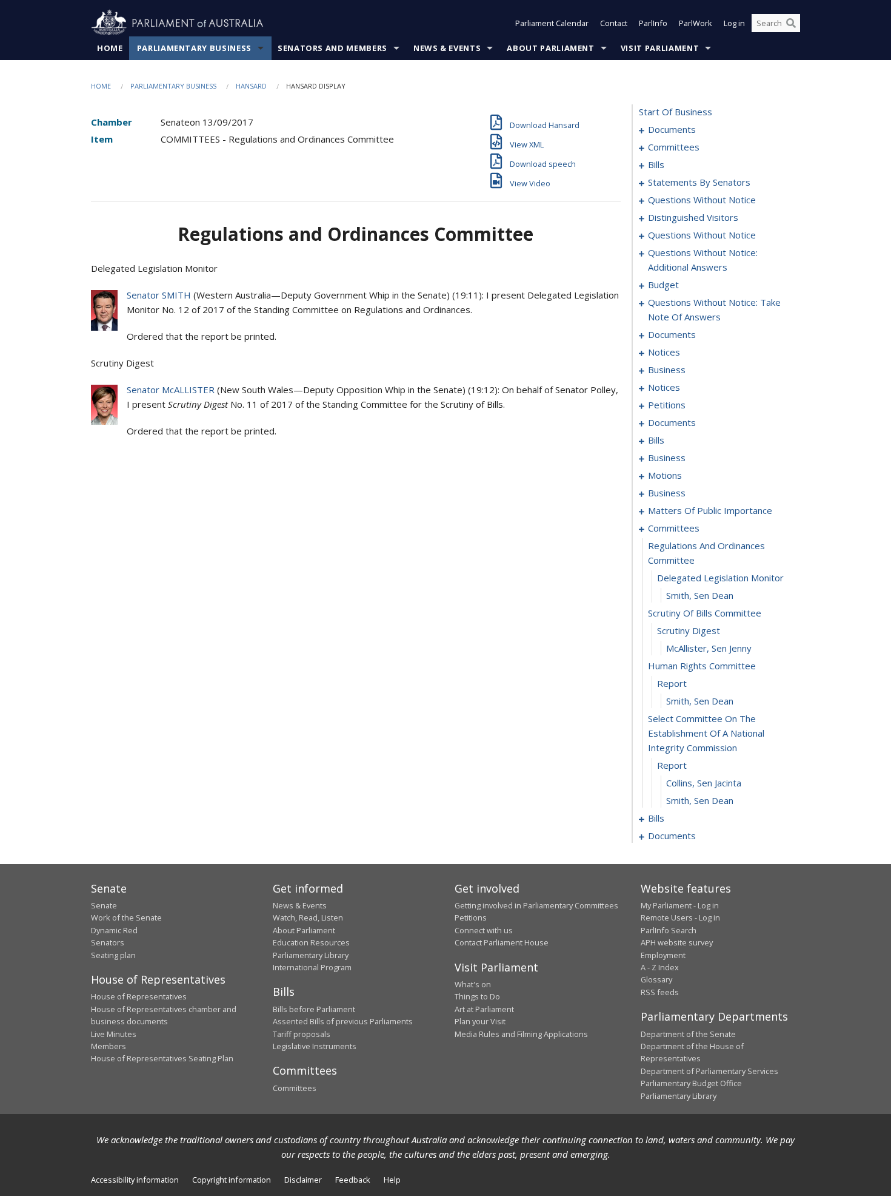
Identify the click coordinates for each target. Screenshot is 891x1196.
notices (664, 352)
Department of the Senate (688, 1034)
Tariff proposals (301, 1034)
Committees (294, 1088)
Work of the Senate (126, 917)
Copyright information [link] (231, 1179)
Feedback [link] (352, 1179)
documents (672, 129)
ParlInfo (653, 23)
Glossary (656, 979)
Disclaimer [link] (303, 1179)
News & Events (447, 47)
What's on (473, 984)
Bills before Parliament (314, 1009)
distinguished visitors (693, 217)
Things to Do (477, 996)
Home (110, 47)
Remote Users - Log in (680, 917)
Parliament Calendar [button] (552, 23)
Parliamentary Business (194, 47)
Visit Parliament (660, 47)
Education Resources (311, 942)
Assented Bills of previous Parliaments (343, 1021)
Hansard (251, 85)
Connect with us (484, 930)
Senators (107, 942)
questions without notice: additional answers (703, 259)
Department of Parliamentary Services (709, 1071)
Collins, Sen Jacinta (703, 783)
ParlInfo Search (668, 930)
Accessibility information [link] (135, 1179)
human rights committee (702, 666)
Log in (734, 23)
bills (656, 164)
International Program (312, 967)
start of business (675, 112)
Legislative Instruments (314, 1046)
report (672, 683)
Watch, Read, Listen (308, 917)
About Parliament (550, 47)
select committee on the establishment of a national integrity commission (706, 733)
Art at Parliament (484, 1009)
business (667, 369)
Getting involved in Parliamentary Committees (536, 905)
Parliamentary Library (311, 955)
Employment (663, 955)
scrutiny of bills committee (704, 613)
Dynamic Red (114, 930)
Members (108, 1046)
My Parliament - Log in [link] (680, 905)
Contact (613, 23)
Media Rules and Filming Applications (521, 1034)
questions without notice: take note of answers (714, 309)
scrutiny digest (688, 630)
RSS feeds (660, 992)
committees (673, 147)
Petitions (471, 917)
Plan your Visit (480, 1021)
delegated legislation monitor (720, 578)
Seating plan (113, 955)
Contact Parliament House (502, 942)
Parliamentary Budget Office (691, 1083)
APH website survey (677, 942)
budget (663, 285)
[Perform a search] (791, 23)
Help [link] (392, 1179)
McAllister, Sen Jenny (709, 648)
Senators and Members (332, 47)
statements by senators (699, 182)
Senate (104, 905)
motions (665, 475)
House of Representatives (139, 996)
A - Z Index (660, 967)
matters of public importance (710, 510)
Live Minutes (113, 1034)
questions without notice (702, 200)
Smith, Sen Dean (699, 595)
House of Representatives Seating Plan (162, 1058)
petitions (667, 405)
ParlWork (695, 23)
